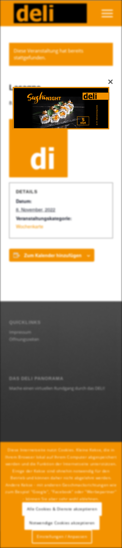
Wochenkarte (29, 226)
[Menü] (104, 13)
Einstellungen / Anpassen (62, 536)
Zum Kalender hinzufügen (53, 255)
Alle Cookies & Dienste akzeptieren (62, 509)
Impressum (20, 332)
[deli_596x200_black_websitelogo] (50, 13)
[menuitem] (104, 13)
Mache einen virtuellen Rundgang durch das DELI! (57, 388)
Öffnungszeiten (24, 339)
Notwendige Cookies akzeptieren (62, 523)
